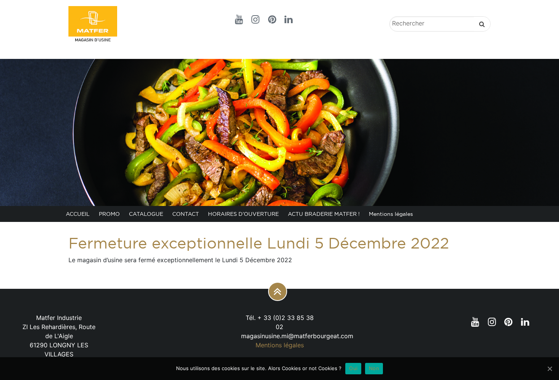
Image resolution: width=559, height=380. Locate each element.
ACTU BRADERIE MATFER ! (324, 214)
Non (374, 368)
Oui (353, 368)
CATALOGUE (146, 214)
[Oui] (549, 368)
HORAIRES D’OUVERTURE (243, 214)
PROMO (109, 214)
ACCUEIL (78, 214)
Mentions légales (391, 214)
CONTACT (185, 214)
